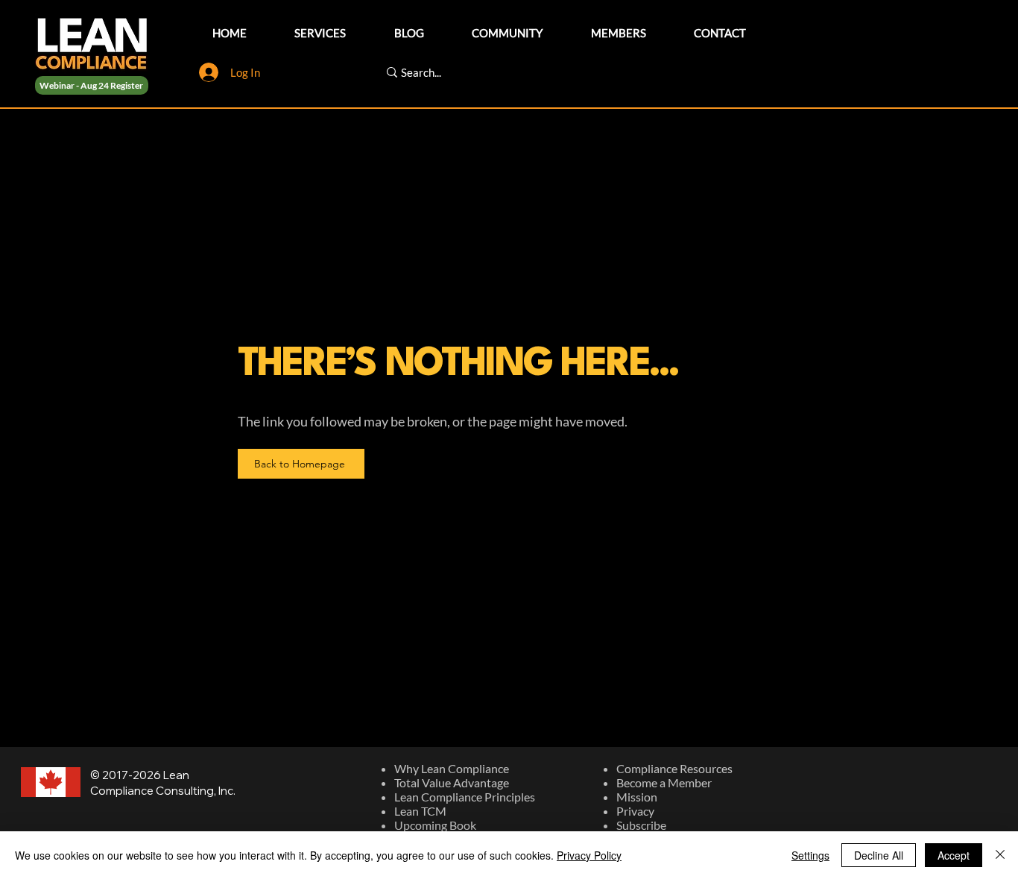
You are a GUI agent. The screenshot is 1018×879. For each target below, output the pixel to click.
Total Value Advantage (451, 782)
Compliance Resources (674, 768)
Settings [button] (810, 855)
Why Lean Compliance (451, 768)
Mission (636, 797)
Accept (954, 855)
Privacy (635, 811)
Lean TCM (420, 811)
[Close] (1000, 855)
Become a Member (664, 782)
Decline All (878, 855)
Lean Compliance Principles (464, 797)
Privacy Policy (589, 855)
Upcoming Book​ (435, 825)
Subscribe (641, 825)
